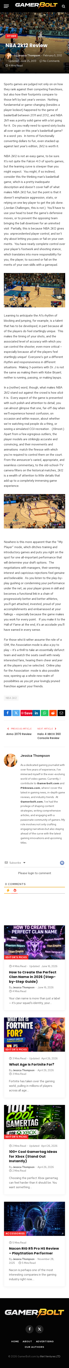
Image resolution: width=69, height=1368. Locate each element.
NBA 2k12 (11, 698)
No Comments (51, 61)
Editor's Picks (16, 957)
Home (15, 1341)
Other (11, 36)
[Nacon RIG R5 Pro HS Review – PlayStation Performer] (34, 1219)
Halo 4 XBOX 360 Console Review (49, 736)
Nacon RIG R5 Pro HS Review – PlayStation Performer (34, 1250)
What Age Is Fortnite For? (31, 1064)
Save (28, 713)
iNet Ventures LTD (50, 1356)
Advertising (45, 1341)
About (27, 1341)
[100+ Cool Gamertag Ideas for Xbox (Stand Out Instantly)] (34, 1122)
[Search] (63, 6)
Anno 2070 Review (19, 734)
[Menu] (6, 6)
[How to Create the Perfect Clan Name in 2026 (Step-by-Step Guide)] (34, 942)
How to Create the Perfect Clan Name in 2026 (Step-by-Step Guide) (32, 977)
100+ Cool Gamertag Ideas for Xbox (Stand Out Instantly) (33, 1156)
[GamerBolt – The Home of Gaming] (36, 6)
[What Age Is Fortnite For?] (34, 1035)
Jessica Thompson (28, 55)
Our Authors (34, 1347)
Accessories (15, 1233)
